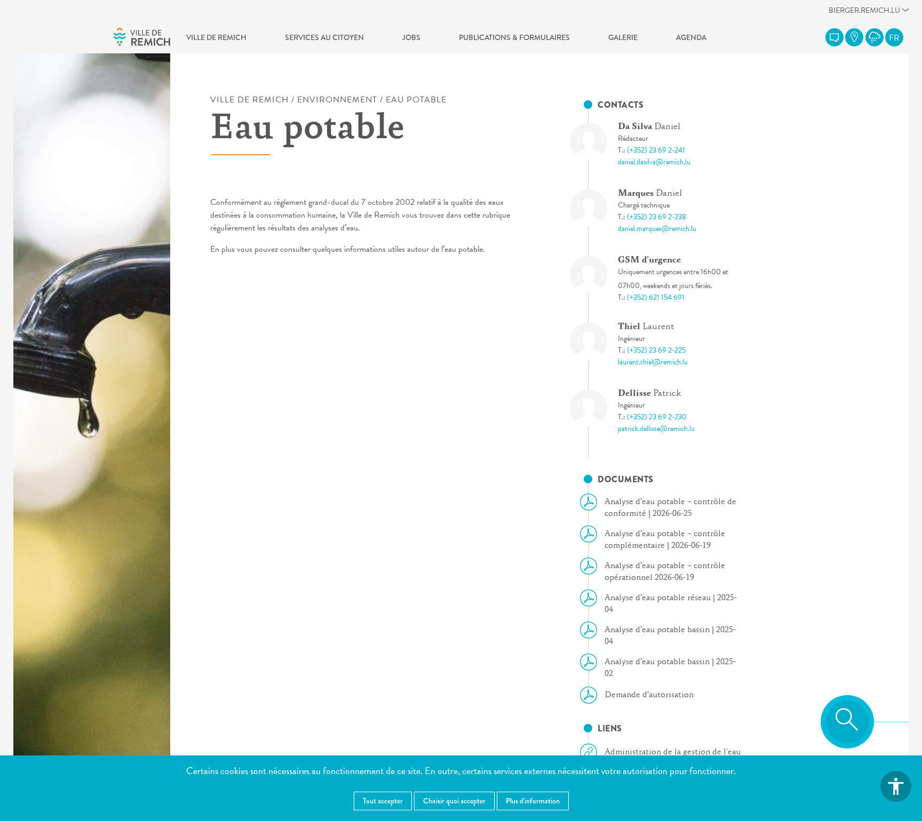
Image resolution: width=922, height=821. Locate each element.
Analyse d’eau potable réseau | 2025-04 (671, 604)
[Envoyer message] (834, 37)
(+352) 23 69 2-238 (656, 216)
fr (894, 37)
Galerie (623, 37)
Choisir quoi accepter (454, 800)
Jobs (411, 37)
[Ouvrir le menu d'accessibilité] (895, 786)
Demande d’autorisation (649, 695)
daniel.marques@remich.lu (657, 228)
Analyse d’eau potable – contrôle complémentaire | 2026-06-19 (665, 540)
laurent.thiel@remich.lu (653, 362)
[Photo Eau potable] (598, 141)
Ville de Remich (216, 37)
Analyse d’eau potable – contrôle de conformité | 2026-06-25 (670, 508)
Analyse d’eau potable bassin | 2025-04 (670, 636)
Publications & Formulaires (514, 37)
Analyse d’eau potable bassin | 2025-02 (670, 668)
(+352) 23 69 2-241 (656, 150)
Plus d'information (533, 800)
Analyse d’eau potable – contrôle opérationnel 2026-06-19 (665, 572)
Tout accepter (383, 800)
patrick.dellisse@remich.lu (656, 428)
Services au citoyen (324, 37)
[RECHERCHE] (847, 721)
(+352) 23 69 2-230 (657, 417)
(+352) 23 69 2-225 (656, 350)
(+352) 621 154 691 (656, 297)
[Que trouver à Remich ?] (854, 37)
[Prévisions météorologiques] (874, 37)
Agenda (691, 37)
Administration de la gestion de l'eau (673, 752)
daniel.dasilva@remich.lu (654, 162)
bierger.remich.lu (864, 13)
